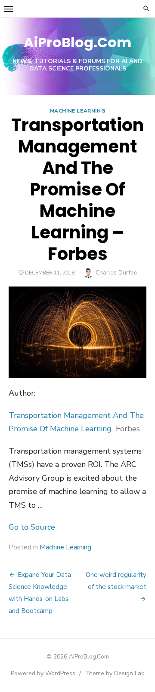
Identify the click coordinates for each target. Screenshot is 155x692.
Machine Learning (77, 110)
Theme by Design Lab (115, 673)
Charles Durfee (116, 272)
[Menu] (8, 8)
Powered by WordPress (43, 673)
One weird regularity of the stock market (116, 580)
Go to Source (32, 527)
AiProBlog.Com (77, 42)
